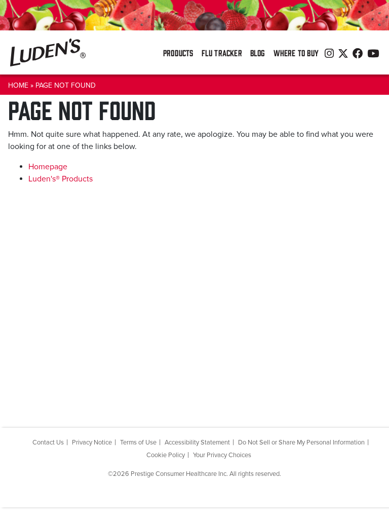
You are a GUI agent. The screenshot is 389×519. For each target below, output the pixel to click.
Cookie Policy (165, 455)
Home (18, 85)
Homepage (47, 167)
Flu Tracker (222, 53)
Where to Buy (296, 53)
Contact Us (48, 442)
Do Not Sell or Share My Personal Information (301, 442)
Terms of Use (138, 442)
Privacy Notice (92, 442)
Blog (257, 53)
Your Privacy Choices (222, 455)
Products (178, 53)
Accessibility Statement (197, 442)
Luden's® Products (60, 179)
